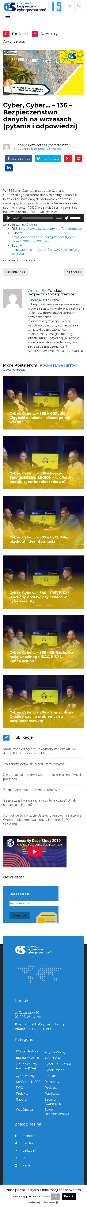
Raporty (22, 1099)
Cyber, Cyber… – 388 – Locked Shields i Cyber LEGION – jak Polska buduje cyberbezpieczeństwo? (41, 477)
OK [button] (55, 1196)
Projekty (22, 1094)
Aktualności (53, 1058)
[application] (43, 218)
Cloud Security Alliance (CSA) (26, 1066)
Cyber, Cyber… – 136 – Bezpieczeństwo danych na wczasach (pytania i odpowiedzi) (40, 115)
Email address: (20, 894)
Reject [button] (68, 1196)
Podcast (20, 34)
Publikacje (52, 1094)
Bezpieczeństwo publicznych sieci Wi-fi (32, 790)
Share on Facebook (20, 159)
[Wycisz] (66, 218)
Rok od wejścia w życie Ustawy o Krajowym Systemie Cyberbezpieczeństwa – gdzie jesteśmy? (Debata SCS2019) (42, 820)
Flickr (26, 1165)
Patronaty (52, 1082)
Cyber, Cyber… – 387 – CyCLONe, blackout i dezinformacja (39, 539)
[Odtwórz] (9, 218)
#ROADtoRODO (28, 1058)
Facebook (29, 1136)
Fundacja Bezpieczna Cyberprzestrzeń (42, 145)
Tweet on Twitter (50, 159)
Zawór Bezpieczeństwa (57, 1112)
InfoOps (50, 1076)
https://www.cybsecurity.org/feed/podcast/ (50, 229)
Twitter (28, 1143)
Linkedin (29, 1151)
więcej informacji (43, 1202)
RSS (25, 1158)
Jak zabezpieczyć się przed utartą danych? (34, 764)
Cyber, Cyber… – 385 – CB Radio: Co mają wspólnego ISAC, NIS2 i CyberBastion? (41, 657)
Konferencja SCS (28, 1082)
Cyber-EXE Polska (58, 1064)
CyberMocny (25, 1076)
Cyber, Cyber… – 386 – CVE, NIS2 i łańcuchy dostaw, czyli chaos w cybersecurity (39, 597)
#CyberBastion (27, 1051)
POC (19, 1088)
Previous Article (15, 271)
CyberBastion (54, 1070)
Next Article (74, 271)
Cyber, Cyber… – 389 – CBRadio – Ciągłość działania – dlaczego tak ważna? (40, 418)
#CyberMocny (55, 1052)
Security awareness (49, 148)
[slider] (76, 218)
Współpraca (24, 1110)
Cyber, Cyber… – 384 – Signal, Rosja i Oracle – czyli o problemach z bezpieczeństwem (42, 716)
